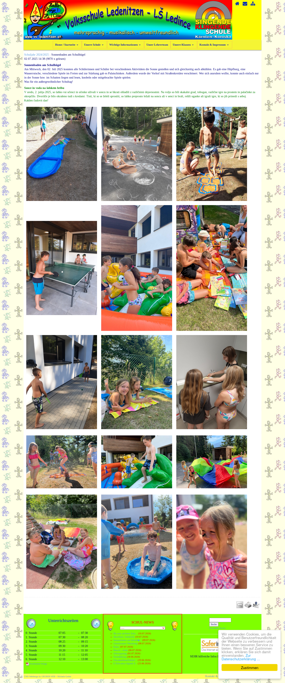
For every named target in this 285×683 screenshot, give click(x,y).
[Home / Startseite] (237, 5)
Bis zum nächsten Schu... (125, 633)
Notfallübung (119, 657)
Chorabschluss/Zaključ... (125, 660)
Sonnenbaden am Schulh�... (127, 640)
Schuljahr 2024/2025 (36, 54)
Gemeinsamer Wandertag (125, 643)
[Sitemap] (253, 5)
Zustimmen (249, 667)
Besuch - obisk (120, 650)
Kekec (116, 647)
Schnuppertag (120, 653)
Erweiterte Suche (217, 628)
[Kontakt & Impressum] (245, 5)
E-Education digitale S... (125, 663)
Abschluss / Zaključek (124, 637)
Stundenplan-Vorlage (38, 664)
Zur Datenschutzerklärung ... (241, 657)
